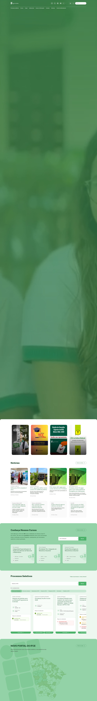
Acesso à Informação (40, 8)
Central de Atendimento (61, 8)
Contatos (48, 8)
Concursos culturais (26, 591)
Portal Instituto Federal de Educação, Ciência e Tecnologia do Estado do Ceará (16, 3)
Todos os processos (78, 576)
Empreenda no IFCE (35, 591)
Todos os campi (81, 645)
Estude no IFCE (44, 591)
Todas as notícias (81, 463)
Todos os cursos (81, 530)
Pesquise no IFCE (52, 591)
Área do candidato (39, 632)
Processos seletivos (15, 8)
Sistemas (53, 8)
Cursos (21, 8)
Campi (26, 8)
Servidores (59, 591)
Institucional (31, 8)
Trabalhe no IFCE (66, 591)
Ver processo (21, 632)
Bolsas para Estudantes (16, 591)
